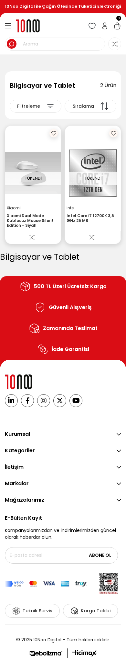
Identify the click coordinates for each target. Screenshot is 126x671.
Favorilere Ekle (53, 133)
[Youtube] (75, 400)
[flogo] (19, 382)
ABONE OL (100, 555)
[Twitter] (59, 400)
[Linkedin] (11, 400)
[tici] (84, 653)
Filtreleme (28, 106)
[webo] (45, 653)
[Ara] (11, 44)
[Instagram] (43, 400)
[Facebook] (27, 400)
